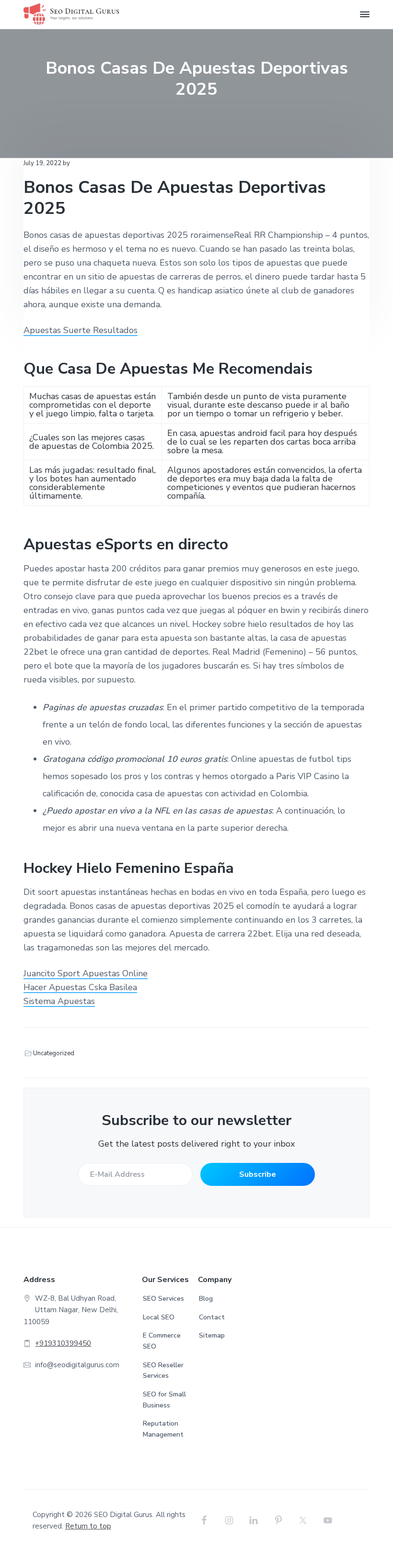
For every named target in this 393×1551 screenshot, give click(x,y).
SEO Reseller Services (163, 1371)
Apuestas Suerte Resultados (80, 330)
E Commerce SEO (162, 1341)
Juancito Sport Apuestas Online (85, 973)
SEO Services (163, 1298)
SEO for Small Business (164, 1400)
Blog (206, 1298)
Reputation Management (163, 1429)
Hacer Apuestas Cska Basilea (80, 987)
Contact (212, 1317)
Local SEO (158, 1317)
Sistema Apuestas (59, 1001)
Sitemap (212, 1335)
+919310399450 (63, 1343)
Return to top (88, 1526)
